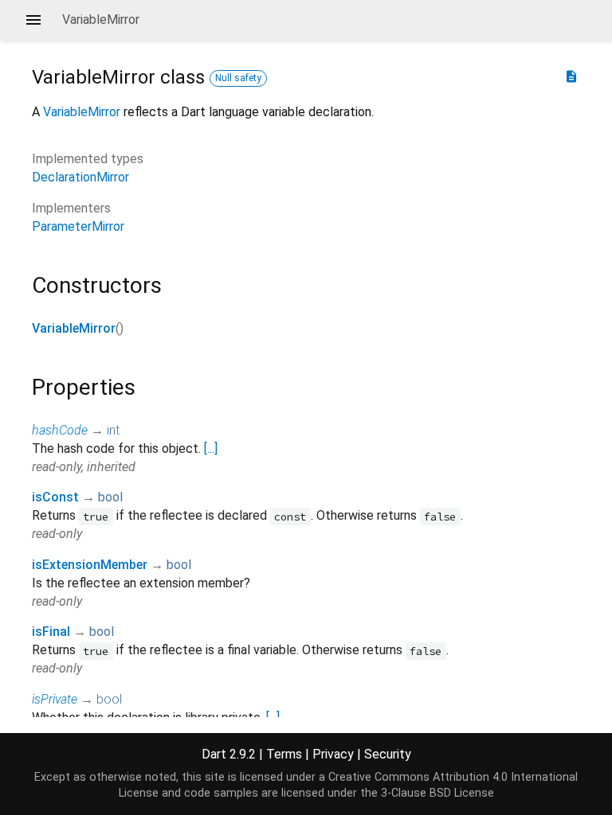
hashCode (60, 430)
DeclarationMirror (80, 177)
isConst (55, 497)
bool (110, 497)
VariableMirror (81, 111)
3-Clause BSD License (437, 793)
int (113, 430)
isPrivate (54, 699)
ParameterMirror (78, 226)
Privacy (333, 754)
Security (387, 754)
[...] (211, 448)
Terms (284, 754)
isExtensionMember (89, 564)
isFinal (51, 631)
